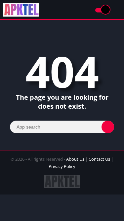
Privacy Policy (62, 166)
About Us (75, 159)
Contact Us (99, 159)
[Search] (108, 127)
